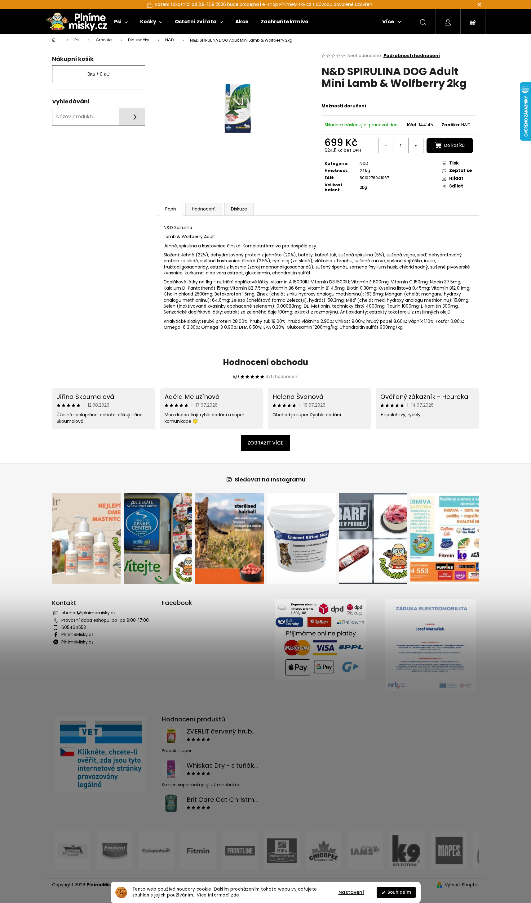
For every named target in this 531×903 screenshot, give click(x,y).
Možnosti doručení (343, 106)
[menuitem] (121, 21)
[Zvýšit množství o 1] (415, 145)
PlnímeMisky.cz (77, 634)
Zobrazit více (265, 442)
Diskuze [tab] (239, 209)
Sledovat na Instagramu (270, 479)
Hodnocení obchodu (265, 362)
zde (235, 895)
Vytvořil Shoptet (462, 885)
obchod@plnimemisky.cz (88, 613)
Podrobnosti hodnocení (411, 56)
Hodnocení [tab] (203, 209)
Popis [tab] (170, 209)
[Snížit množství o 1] (385, 145)
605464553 (73, 627)
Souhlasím (399, 892)
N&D (466, 125)
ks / (98, 74)
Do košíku (454, 145)
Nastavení (351, 892)
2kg (363, 187)
